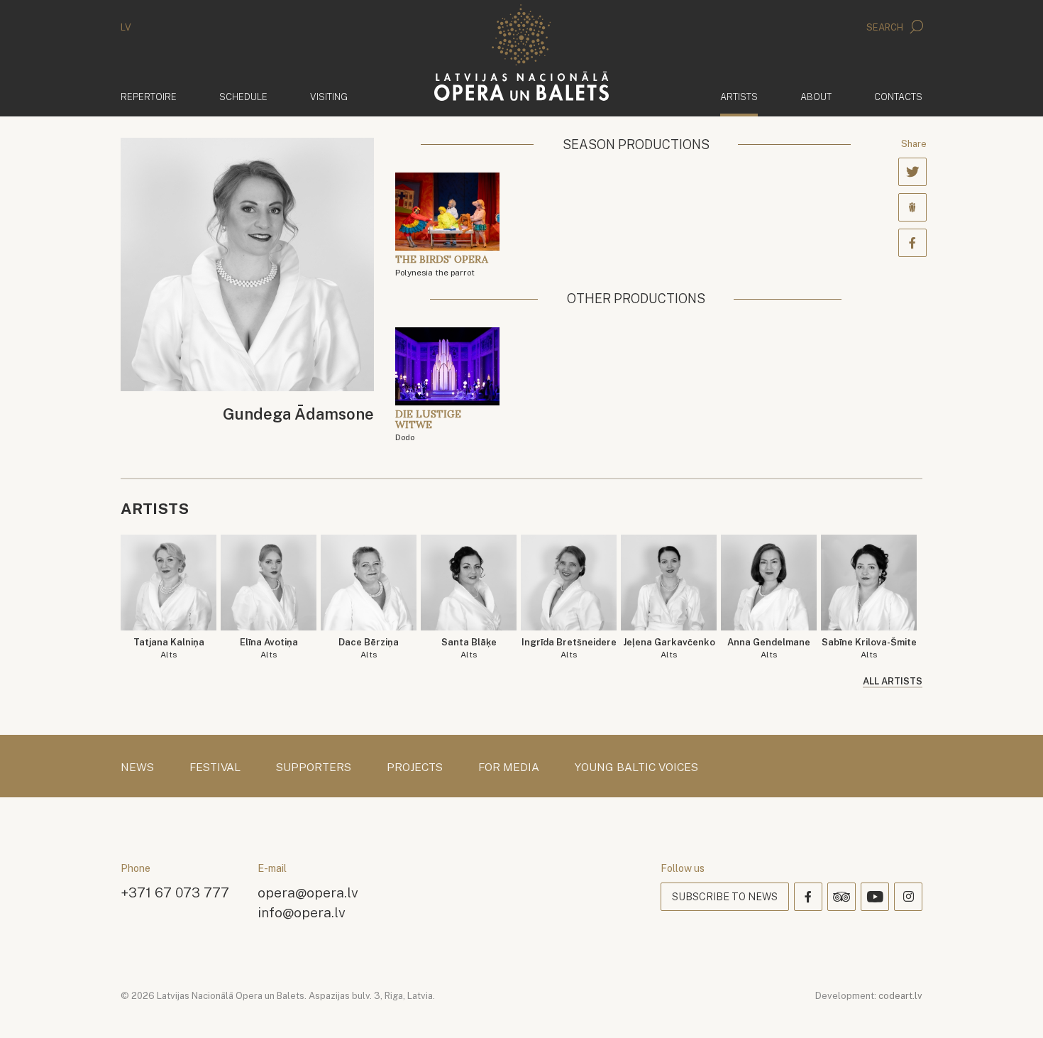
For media (508, 767)
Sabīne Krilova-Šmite (869, 648)
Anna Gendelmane (768, 648)
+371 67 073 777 (175, 892)
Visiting (329, 97)
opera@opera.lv (308, 892)
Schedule (243, 97)
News (137, 767)
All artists (892, 681)
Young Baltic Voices (636, 767)
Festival (215, 767)
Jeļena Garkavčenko (669, 648)
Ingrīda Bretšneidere (569, 648)
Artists (739, 96)
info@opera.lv (302, 912)
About (816, 97)
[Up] (1012, 1007)
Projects (415, 767)
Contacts (898, 97)
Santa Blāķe (469, 648)
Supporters (313, 767)
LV (126, 27)
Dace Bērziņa (368, 648)
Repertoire (149, 97)
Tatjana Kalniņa (168, 648)
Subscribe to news (725, 896)
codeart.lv (900, 995)
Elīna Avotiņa (269, 648)
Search (885, 27)
